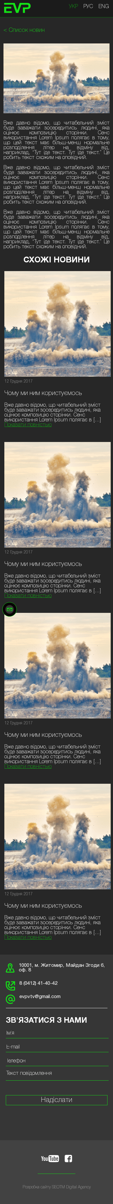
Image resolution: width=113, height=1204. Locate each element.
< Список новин (24, 30)
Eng (104, 6)
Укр (73, 6)
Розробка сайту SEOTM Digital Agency (57, 1187)
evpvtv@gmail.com (40, 997)
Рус (88, 6)
